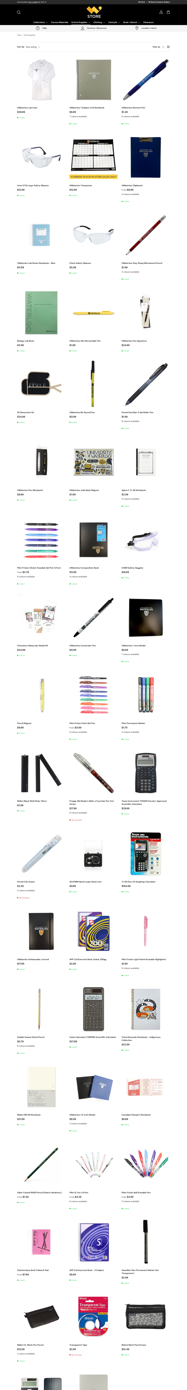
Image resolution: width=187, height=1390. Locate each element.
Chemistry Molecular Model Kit (32, 645)
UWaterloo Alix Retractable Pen (85, 341)
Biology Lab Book (25, 341)
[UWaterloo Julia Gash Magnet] (93, 462)
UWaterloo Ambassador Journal (33, 959)
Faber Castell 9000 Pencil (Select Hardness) (39, 1192)
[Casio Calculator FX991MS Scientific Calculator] (93, 1009)
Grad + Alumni (130, 22)
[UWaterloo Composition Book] (93, 540)
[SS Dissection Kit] (41, 384)
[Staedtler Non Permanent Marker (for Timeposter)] (146, 1242)
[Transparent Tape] (93, 1317)
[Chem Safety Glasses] (93, 235)
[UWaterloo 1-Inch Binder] (146, 617)
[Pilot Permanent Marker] (146, 695)
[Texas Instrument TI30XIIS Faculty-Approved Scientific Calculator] (146, 773)
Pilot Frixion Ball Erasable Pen (136, 1192)
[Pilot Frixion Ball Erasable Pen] (146, 1164)
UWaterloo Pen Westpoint (30, 490)
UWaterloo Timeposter (80, 185)
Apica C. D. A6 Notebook (134, 490)
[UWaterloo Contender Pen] (93, 617)
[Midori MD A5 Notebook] (41, 1087)
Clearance (148, 22)
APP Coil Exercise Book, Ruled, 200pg (87, 959)
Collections (39, 22)
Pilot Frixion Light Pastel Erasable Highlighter (144, 959)
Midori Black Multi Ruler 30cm (32, 801)
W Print (141, 2)
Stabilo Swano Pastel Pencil (30, 1037)
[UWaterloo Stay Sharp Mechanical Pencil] (146, 235)
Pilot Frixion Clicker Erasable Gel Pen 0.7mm (39, 568)
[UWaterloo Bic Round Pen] (93, 384)
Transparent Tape (78, 1345)
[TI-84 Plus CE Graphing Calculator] (146, 854)
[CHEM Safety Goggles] (146, 540)
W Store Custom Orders (159, 2)
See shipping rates (50, 2)
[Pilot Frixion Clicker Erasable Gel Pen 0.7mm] (41, 540)
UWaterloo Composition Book (84, 568)
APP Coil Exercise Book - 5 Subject (86, 1270)
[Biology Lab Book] (41, 313)
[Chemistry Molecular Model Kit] (41, 617)
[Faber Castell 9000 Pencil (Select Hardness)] (41, 1164)
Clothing (98, 22)
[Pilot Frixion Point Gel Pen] (93, 695)
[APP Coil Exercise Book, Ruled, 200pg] (93, 931)
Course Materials (59, 22)
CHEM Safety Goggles (132, 568)
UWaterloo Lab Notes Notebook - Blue (36, 263)
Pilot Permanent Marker (133, 723)
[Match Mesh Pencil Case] (146, 1317)
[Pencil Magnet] (41, 695)
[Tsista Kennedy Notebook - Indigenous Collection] (146, 1009)
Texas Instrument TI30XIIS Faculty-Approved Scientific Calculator (144, 802)
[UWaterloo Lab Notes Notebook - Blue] (41, 235)
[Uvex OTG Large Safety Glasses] (41, 157)
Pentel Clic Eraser (26, 881)
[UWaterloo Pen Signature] (146, 313)
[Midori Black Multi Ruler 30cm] (41, 773)
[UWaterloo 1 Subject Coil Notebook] (93, 80)
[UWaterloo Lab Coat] (41, 80)
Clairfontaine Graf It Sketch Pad (32, 1270)
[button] (168, 12)
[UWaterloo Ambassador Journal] (41, 931)
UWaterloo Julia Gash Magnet (84, 490)
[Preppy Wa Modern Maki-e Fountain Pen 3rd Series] (93, 773)
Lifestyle (112, 22)
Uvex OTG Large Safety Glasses (33, 185)
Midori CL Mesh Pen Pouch (30, 1345)
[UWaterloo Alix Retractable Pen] (93, 313)
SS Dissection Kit (25, 412)
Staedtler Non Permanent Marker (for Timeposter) (140, 1272)
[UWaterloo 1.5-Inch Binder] (93, 1087)
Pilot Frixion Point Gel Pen (82, 723)
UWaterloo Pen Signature (134, 341)
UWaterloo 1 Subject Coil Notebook (86, 107)
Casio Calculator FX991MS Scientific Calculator (92, 1037)
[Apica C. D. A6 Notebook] (146, 462)
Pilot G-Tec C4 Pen (78, 1192)
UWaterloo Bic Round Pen (82, 412)
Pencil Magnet (24, 723)
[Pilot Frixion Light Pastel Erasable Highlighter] (146, 931)
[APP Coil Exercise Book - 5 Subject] (93, 1242)
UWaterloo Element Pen (133, 107)
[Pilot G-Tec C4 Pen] (93, 1164)
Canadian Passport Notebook (136, 1114)
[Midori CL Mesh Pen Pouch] (41, 1317)
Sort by (20, 46)
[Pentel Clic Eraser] (41, 854)
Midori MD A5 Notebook (29, 1114)
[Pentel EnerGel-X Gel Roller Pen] (146, 384)
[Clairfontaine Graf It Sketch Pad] (41, 1242)
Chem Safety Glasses (80, 263)
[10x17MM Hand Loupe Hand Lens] (93, 854)
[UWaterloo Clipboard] (146, 157)
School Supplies (79, 22)
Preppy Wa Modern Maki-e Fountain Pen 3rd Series (91, 802)
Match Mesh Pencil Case (134, 1345)
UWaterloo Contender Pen (82, 645)
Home (19, 35)
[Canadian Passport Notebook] (146, 1087)
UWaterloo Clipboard (132, 185)
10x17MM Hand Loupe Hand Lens (85, 881)
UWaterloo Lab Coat (27, 107)
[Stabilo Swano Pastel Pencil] (41, 1009)
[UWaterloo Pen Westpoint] (41, 462)
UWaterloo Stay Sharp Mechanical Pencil (142, 263)
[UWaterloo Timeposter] (93, 157)
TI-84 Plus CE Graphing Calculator (139, 881)
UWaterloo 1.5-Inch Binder (82, 1114)
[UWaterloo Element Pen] (146, 80)
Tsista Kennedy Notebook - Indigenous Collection (141, 1039)
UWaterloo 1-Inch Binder (134, 645)
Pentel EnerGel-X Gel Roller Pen (137, 412)
